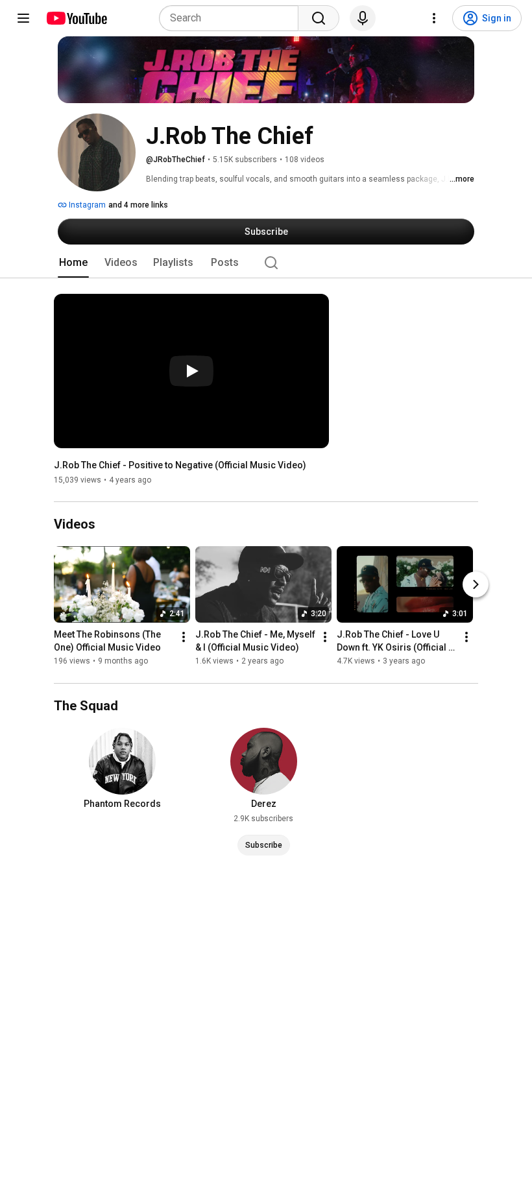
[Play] (191, 371)
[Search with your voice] (363, 18)
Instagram (86, 205)
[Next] (476, 585)
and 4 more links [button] (138, 205)
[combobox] (232, 18)
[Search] (318, 18)
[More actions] (184, 638)
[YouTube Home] (76, 18)
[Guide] (23, 18)
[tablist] (266, 262)
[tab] (73, 262)
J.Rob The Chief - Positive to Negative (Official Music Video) (180, 465)
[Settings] (434, 18)
